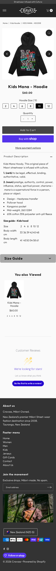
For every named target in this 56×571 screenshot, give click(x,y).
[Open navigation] (4, 10)
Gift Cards (9, 457)
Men (5, 445)
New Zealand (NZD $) (22, 532)
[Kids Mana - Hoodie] (14, 290)
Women (7, 442)
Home (5, 23)
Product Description (16, 156)
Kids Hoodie (15, 23)
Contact (7, 461)
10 (39, 106)
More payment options (28, 147)
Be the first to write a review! (28, 383)
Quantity (28, 113)
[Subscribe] (49, 487)
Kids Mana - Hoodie (14, 304)
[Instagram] (8, 549)
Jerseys (7, 453)
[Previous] (7, 54)
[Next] (49, 54)
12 (48, 106)
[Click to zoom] (49, 33)
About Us (8, 465)
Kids (5, 449)
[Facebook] (4, 549)
